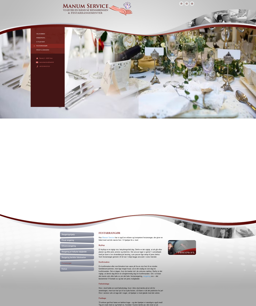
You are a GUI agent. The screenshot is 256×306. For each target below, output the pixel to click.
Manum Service (108, 238)
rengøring (146, 276)
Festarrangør (41, 46)
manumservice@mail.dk (46, 62)
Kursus (64, 269)
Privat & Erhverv (42, 50)
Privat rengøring (68, 240)
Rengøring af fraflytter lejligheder (74, 252)
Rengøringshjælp (68, 234)
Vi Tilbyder (40, 42)
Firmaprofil (40, 38)
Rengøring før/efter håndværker (74, 257)
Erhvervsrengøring (69, 246)
